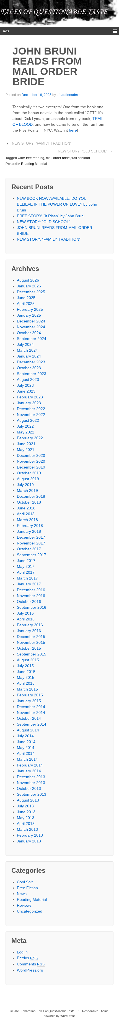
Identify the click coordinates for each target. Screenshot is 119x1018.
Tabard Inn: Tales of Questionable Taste (47, 1011)
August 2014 (28, 730)
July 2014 (25, 736)
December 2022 (31, 408)
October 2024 (29, 333)
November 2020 (31, 461)
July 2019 (25, 484)
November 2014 (31, 712)
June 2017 (26, 560)
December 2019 (31, 467)
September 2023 (31, 373)
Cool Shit (25, 882)
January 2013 (29, 841)
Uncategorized (29, 911)
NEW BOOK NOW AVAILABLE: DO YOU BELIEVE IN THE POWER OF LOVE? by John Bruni (57, 204)
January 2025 (29, 315)
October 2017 (29, 549)
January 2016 (29, 630)
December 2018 (31, 496)
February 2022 (30, 438)
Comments (31, 964)
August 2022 (28, 420)
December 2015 (31, 636)
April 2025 (26, 303)
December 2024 (31, 321)
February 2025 (30, 309)
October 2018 (29, 502)
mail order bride (58, 158)
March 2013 (27, 829)
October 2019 (29, 473)
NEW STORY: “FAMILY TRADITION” (41, 143)
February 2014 (30, 765)
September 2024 (31, 338)
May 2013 (25, 817)
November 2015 (31, 642)
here (73, 130)
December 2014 (31, 706)
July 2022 (25, 426)
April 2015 (26, 683)
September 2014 (31, 724)
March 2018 (27, 519)
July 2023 (25, 385)
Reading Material (34, 164)
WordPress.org (30, 970)
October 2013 (29, 788)
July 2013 (25, 806)
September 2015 (31, 654)
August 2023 (28, 379)
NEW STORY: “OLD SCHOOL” (82, 151)
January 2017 (29, 584)
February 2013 (30, 835)
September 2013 (31, 794)
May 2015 (25, 677)
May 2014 (25, 747)
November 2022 (31, 414)
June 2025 (26, 297)
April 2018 (26, 514)
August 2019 (28, 479)
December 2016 (31, 590)
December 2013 (31, 777)
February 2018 (30, 525)
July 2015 (25, 666)
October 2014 (29, 718)
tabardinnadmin (69, 95)
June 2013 (26, 812)
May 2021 (25, 449)
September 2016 (31, 607)
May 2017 (25, 566)
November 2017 (31, 543)
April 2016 (26, 619)
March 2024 (27, 350)
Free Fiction (27, 888)
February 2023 (30, 397)
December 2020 (31, 455)
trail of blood (80, 158)
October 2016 (29, 601)
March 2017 (27, 578)
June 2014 (26, 742)
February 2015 (30, 695)
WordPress (68, 1015)
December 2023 (31, 362)
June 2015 (26, 671)
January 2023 (29, 403)
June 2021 (26, 444)
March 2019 (27, 490)
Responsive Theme (95, 1011)
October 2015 (29, 648)
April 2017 (26, 572)
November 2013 (31, 782)
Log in (22, 952)
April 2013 (26, 823)
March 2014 (27, 759)
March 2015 (27, 689)
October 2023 (29, 368)
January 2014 (29, 771)
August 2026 (28, 280)
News (22, 893)
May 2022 (25, 432)
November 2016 (31, 595)
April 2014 (26, 753)
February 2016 (30, 625)
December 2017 (31, 537)
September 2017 (31, 555)
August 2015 (28, 660)
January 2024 (29, 356)
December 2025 (31, 292)
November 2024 (31, 327)
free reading (35, 158)
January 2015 (29, 701)
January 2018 (29, 531)
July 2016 (25, 613)
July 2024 (25, 344)
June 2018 (26, 508)
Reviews (24, 905)
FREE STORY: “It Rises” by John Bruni (50, 216)
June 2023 (26, 391)
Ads (6, 31)
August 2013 (28, 800)
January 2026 (29, 286)
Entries (27, 958)
